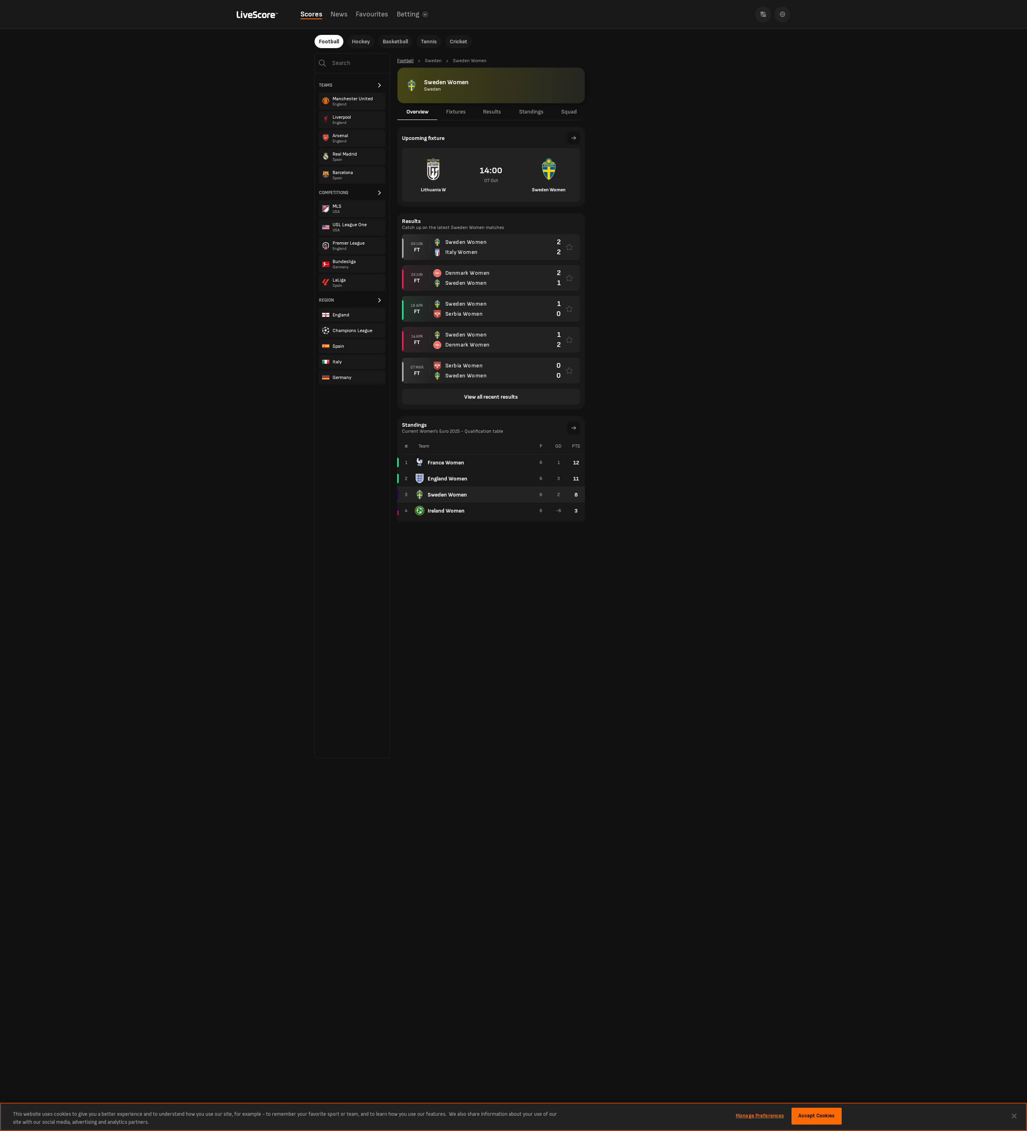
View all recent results (491, 396)
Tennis (429, 41)
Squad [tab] (569, 111)
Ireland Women (446, 510)
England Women (447, 478)
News (339, 14)
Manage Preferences (760, 1116)
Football (329, 41)
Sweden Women (447, 494)
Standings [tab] (531, 111)
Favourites (372, 14)
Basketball (395, 41)
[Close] (1014, 1116)
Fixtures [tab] (456, 111)
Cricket (458, 41)
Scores (311, 14)
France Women (446, 462)
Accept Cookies (816, 1116)
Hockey (361, 41)
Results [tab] (492, 111)
